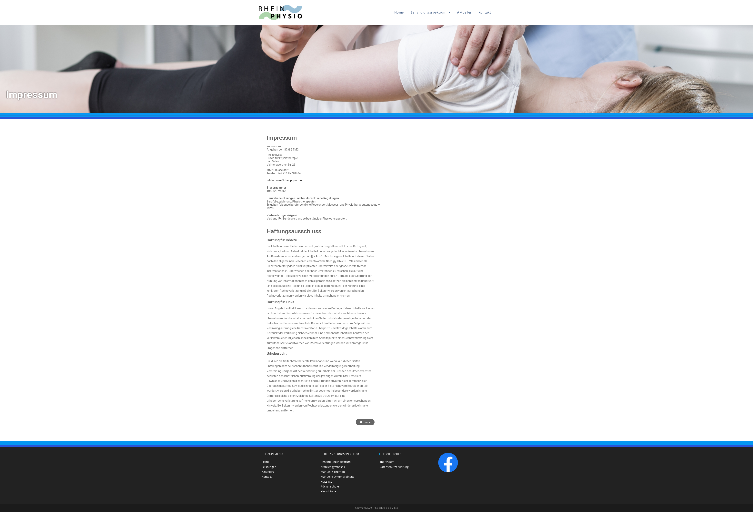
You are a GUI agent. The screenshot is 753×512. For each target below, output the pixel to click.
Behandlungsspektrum (336, 462)
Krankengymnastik (333, 467)
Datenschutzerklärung (394, 467)
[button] (365, 422)
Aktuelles (268, 472)
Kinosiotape (328, 491)
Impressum (386, 462)
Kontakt (267, 476)
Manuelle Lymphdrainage (337, 476)
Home (265, 462)
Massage (326, 481)
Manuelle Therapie (333, 472)
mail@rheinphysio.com (290, 180)
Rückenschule (330, 486)
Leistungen (269, 467)
